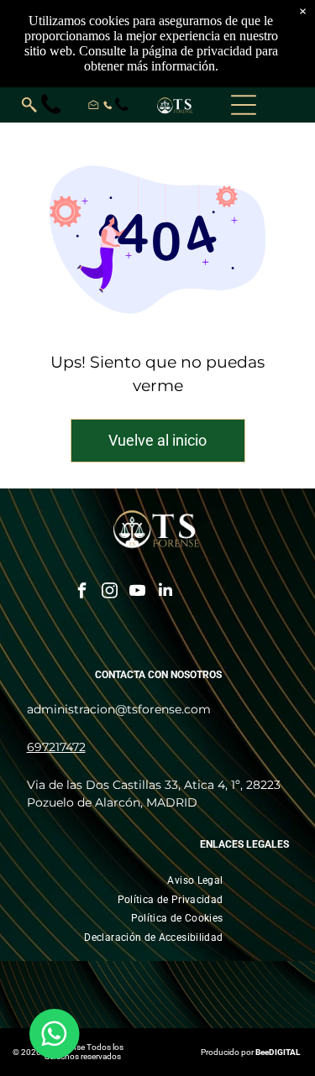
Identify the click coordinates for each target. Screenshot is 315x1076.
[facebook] (82, 592)
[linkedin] (165, 592)
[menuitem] (195, 880)
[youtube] (138, 592)
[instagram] (110, 592)
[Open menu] (243, 105)
